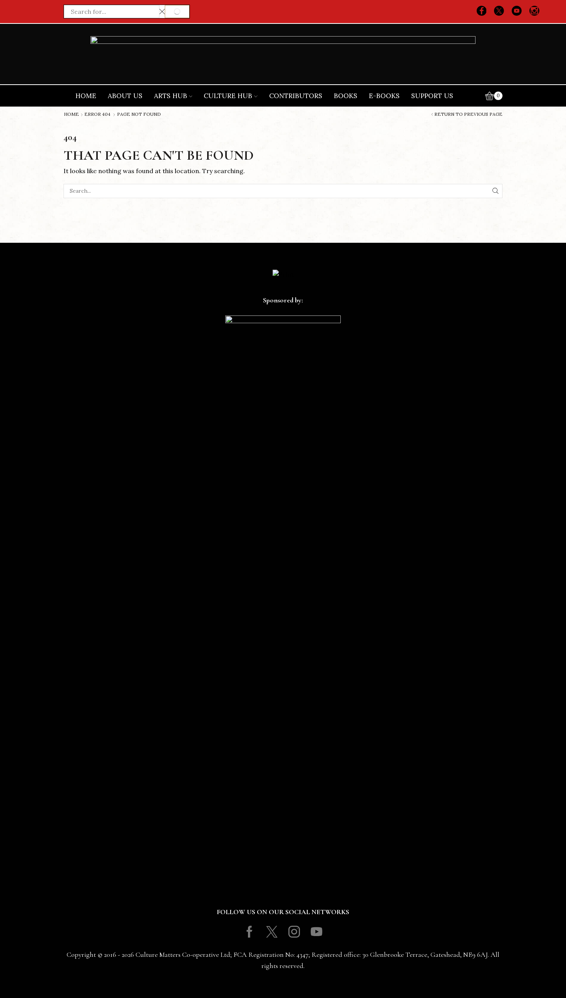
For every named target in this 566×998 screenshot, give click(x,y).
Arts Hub (170, 96)
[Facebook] (482, 11)
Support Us (432, 96)
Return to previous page (468, 114)
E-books (384, 96)
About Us (125, 96)
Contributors (295, 96)
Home (85, 96)
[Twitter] (499, 11)
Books (345, 96)
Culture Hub (228, 96)
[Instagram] (534, 11)
